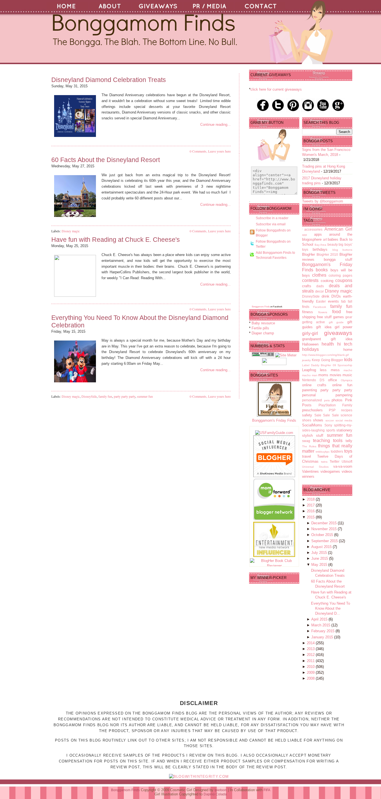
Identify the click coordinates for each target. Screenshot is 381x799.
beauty (332, 244)
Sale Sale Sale (326, 415)
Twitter (334, 461)
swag (306, 441)
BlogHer (308, 254)
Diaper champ (263, 333)
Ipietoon (220, 790)
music (347, 375)
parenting (309, 390)
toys (348, 451)
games (338, 317)
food (336, 311)
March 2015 (321, 625)
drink (325, 296)
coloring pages (340, 275)
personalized (312, 400)
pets (327, 400)
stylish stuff (312, 435)
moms (323, 375)
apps (318, 234)
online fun (342, 385)
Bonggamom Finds (261, 306)
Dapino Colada (215, 794)
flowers (322, 312)
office (332, 380)
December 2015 (324, 523)
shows (318, 420)
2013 (311, 649)
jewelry (306, 360)
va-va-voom (342, 466)
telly (349, 441)
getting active (313, 322)
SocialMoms (312, 425)
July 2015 (319, 553)
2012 (311, 655)
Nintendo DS (313, 380)
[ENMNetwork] (274, 556)
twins (324, 461)
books (322, 269)
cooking (327, 281)
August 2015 (322, 547)
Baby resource (263, 323)
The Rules (309, 446)
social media (344, 420)
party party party (124, 396)
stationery (344, 430)
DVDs (336, 296)
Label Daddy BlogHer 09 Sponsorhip (327, 365)
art (325, 239)
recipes (346, 410)
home (347, 349)
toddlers (337, 451)
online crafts (314, 385)
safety (307, 415)
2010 (311, 667)
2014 (311, 643)
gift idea (323, 327)
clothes (319, 275)
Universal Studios (315, 466)
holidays (310, 349)
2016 (311, 511)
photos (337, 400)
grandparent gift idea (327, 339)
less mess (329, 370)
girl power (343, 327)
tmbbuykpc (323, 451)
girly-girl (310, 333)
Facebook (319, 306)
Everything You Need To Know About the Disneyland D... (330, 608)
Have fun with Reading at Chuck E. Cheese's (115, 239)
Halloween (310, 344)
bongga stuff (338, 259)
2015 (311, 517)
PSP (332, 410)
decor (319, 291)
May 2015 (319, 565)
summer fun (145, 396)
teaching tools (328, 440)
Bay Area (321, 244)
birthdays (320, 249)
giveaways (338, 333)
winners (308, 476)
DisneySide (89, 396)
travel (306, 456)
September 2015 (325, 541)
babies (333, 239)
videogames (330, 471)
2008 (311, 678)
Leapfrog (309, 370)
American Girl (338, 229)
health (328, 344)
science (346, 415)
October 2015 (322, 535)
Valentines (310, 471)
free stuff (324, 317)
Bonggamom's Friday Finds (274, 420)
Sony (328, 425)
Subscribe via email (271, 224)
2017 (311, 505)
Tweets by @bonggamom (322, 201)
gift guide (336, 322)
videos (347, 471)
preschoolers (312, 410)
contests (310, 280)
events (333, 301)
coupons (343, 280)
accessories (313, 229)
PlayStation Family (336, 405)
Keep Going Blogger (327, 360)
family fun (105, 396)
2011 (311, 661)
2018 (311, 499)
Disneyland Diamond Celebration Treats (108, 79)
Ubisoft (347, 461)
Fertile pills (260, 328)
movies (335, 375)
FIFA (267, 790)
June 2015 (320, 558)
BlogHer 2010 (327, 254)
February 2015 (323, 631)
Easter (321, 301)
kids (348, 359)
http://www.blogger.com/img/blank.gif (325, 354)
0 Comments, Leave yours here (210, 151)
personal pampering (327, 395)
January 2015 (322, 637)
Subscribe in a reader (272, 218)
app (304, 234)
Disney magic (71, 231)
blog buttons (342, 249)
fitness (307, 312)
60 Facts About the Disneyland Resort (105, 159)
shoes (306, 420)
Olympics (346, 380)
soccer (329, 420)
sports (330, 430)
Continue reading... (215, 124)
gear (348, 317)
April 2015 (320, 619)
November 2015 (324, 529)
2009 (311, 672)
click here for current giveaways (276, 89)
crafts (306, 286)
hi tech (344, 344)
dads (320, 286)
